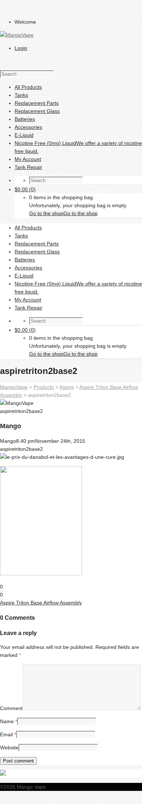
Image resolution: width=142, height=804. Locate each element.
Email (6, 734)
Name (7, 721)
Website (9, 747)
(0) (25, 189)
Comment (11, 708)
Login (21, 48)
